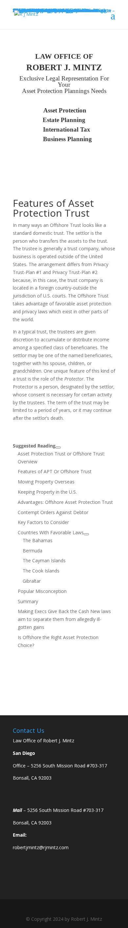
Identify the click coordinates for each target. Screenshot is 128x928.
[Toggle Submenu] (58, 448)
